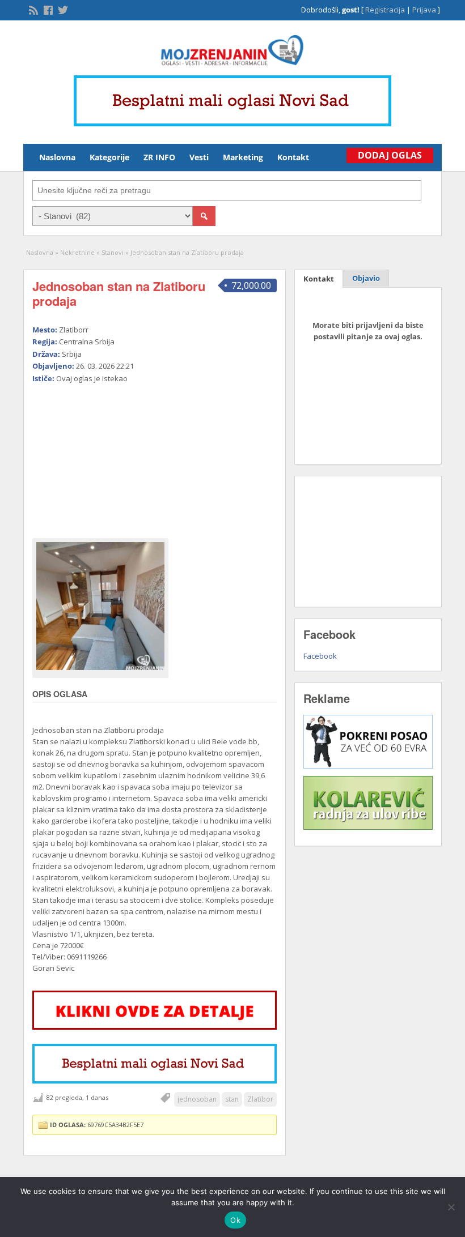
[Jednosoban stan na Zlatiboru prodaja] (100, 606)
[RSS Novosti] (32, 9)
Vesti (199, 157)
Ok (235, 1220)
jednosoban (197, 1099)
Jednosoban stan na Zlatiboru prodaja (118, 293)
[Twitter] (61, 9)
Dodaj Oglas (390, 155)
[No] (450, 1207)
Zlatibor (260, 1099)
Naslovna (57, 157)
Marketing (243, 157)
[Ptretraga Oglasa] (204, 216)
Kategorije (109, 157)
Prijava (424, 10)
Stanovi (113, 252)
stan (232, 1099)
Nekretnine (77, 252)
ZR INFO (159, 157)
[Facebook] (47, 9)
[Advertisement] (105, 456)
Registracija (385, 10)
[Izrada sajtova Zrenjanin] (368, 766)
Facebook (320, 656)
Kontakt (293, 157)
